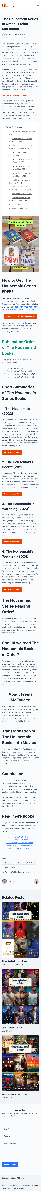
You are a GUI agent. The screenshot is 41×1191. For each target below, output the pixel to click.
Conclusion (16, 204)
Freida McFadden (24, 37)
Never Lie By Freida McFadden (19, 845)
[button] (12, 452)
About (4, 1185)
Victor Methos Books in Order (15, 1094)
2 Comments (19, 964)
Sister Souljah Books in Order (14, 961)
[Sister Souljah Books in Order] (20, 930)
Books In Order (9, 867)
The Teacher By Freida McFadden (20, 848)
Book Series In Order (9, 37)
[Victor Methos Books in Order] (20, 1063)
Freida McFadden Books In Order (16, 872)
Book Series (8, 863)
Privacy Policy (19, 1188)
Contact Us (14, 1185)
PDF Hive (20, 1178)
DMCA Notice (6, 1188)
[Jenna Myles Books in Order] (20, 996)
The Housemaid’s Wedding (17, 837)
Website (7, 1136)
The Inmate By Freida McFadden (19, 843)
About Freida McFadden (22, 194)
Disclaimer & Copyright (29, 1185)
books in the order (19, 323)
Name (6, 1122)
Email (6, 1129)
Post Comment (10, 1164)
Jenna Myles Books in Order (14, 1028)
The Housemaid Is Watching (17, 840)
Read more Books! (19, 209)
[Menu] (38, 5)
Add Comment (10, 1143)
